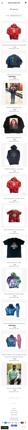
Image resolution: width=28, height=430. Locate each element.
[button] (12, 76)
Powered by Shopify (14, 419)
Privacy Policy (14, 414)
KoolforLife (14, 3)
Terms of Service (14, 412)
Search (14, 408)
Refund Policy (14, 410)
